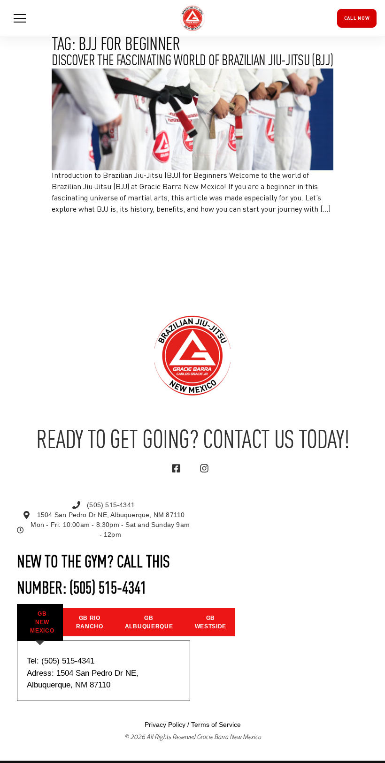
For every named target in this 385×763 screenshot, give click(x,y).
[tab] (39, 622)
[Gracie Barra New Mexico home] (192, 18)
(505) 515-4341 (107, 589)
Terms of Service (216, 724)
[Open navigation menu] (19, 18)
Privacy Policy (165, 724)
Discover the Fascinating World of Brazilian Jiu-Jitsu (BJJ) (192, 61)
